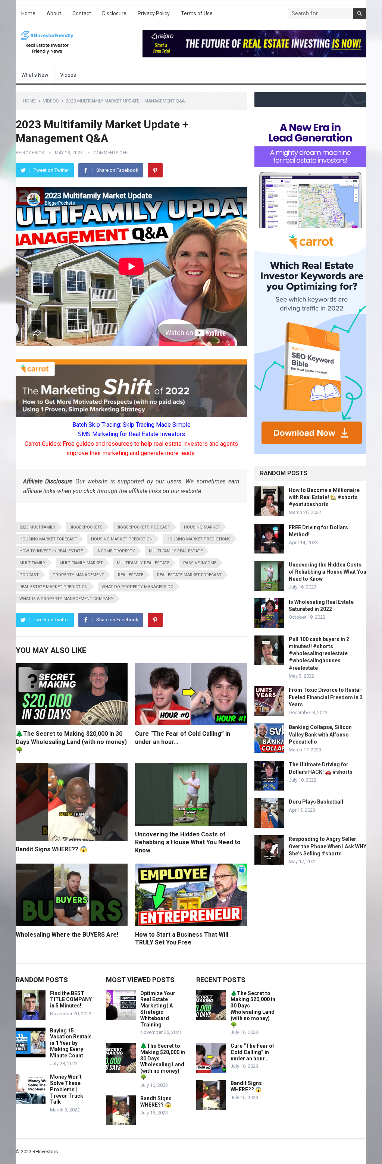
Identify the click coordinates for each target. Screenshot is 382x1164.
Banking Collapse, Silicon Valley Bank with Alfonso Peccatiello (320, 734)
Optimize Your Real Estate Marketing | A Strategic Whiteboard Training (157, 1009)
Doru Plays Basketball (316, 802)
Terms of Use (197, 13)
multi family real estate (176, 551)
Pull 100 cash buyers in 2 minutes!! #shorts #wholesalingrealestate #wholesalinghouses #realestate (319, 653)
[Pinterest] (155, 170)
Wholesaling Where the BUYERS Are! (67, 934)
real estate (130, 574)
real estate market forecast (189, 574)
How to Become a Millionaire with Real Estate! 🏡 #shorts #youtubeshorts (324, 497)
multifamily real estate (143, 563)
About (54, 13)
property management (78, 574)
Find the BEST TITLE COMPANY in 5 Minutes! (71, 999)
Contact (81, 13)
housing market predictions (198, 539)
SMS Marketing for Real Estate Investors (131, 434)
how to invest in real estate (51, 551)
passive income (199, 563)
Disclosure (114, 13)
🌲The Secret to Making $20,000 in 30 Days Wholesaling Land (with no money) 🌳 (71, 741)
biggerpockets (86, 527)
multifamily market (81, 563)
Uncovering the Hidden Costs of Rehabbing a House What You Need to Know (188, 842)
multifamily (32, 563)
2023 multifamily (37, 527)
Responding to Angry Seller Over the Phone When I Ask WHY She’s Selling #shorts (327, 846)
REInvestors (45, 1151)
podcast (29, 574)
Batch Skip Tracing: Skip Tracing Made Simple (131, 424)
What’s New (34, 75)
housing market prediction (122, 539)
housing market (202, 527)
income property (116, 551)
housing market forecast (48, 539)
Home (28, 13)
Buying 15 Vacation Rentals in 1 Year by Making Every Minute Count (71, 1043)
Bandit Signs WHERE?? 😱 (51, 849)
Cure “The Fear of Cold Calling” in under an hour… (252, 1052)
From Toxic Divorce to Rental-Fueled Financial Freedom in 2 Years (326, 697)
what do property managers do (137, 586)
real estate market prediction (53, 586)
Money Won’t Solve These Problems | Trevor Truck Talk (66, 1089)
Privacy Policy (154, 13)
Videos (68, 75)
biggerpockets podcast (143, 527)
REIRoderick (30, 152)
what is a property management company (66, 598)
